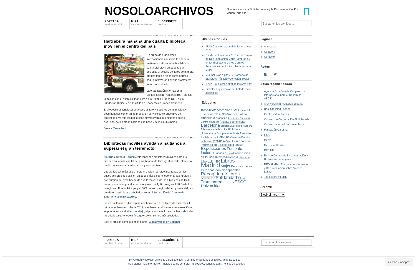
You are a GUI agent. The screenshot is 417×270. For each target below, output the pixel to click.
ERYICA (239, 145)
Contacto (269, 56)
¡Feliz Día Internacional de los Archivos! (228, 84)
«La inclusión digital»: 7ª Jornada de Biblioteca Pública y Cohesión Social (227, 77)
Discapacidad (226, 144)
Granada (218, 153)
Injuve (267, 140)
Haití (236, 153)
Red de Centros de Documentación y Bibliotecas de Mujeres (286, 157)
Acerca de (270, 46)
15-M (234, 110)
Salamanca (208, 178)
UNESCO (237, 181)
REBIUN (269, 150)
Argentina (221, 118)
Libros (228, 161)
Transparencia (214, 181)
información (159, 192)
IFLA (267, 134)
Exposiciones (213, 148)
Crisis (228, 141)
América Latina (236, 114)
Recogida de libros (220, 173)
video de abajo (135, 211)
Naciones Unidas (274, 145)
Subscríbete (168, 241)
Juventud (231, 157)
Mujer (225, 166)
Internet (220, 157)
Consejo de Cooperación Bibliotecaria (286, 119)
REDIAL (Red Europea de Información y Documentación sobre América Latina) (286, 168)
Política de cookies (234, 263)
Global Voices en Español (164, 221)
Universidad (211, 186)
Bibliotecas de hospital (214, 129)
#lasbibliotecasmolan (215, 110)
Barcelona (210, 125)
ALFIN (222, 114)
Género (229, 153)
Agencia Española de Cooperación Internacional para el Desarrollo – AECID (285, 95)
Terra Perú (119, 128)
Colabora (269, 51)
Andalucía (208, 118)
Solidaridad (226, 177)
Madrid (210, 165)
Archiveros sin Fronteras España (283, 103)
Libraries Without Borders (120, 157)
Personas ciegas (241, 166)
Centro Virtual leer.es (276, 114)
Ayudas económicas (232, 121)
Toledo (241, 178)
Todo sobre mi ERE (275, 176)
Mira (141, 23)
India (212, 157)
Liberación (244, 157)
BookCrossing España (277, 109)
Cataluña (223, 137)
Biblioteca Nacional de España (236, 125)
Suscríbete (167, 23)
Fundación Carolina (276, 129)
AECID (214, 114)
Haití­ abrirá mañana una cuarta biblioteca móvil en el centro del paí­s (144, 44)
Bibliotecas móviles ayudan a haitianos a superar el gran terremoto (144, 146)
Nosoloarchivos (159, 11)
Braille (236, 133)
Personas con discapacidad (220, 170)
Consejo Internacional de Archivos (284, 124)
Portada (114, 23)
